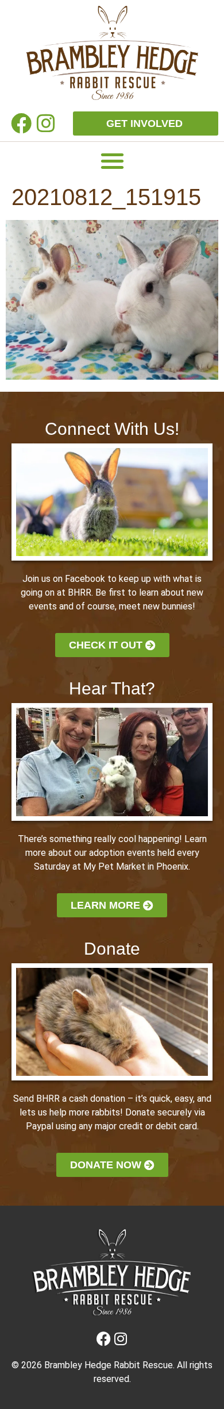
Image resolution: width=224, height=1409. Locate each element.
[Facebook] (21, 123)
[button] (112, 160)
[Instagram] (46, 123)
